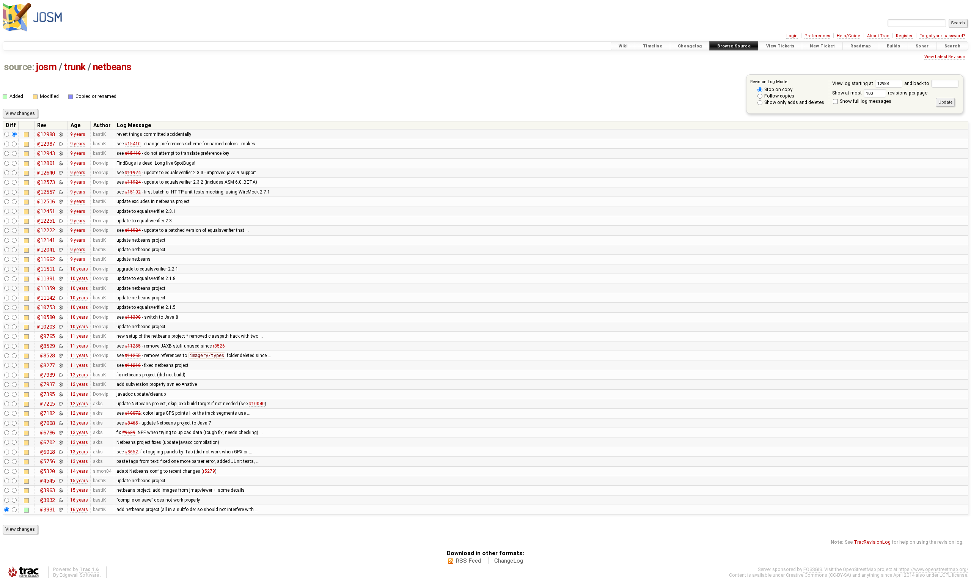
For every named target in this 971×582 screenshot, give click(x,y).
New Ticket (822, 46)
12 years (79, 375)
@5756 (47, 461)
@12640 (46, 173)
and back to (917, 83)
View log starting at (853, 83)
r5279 (209, 471)
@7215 (47, 404)
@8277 (47, 365)
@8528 (47, 355)
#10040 (257, 403)
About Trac (878, 35)
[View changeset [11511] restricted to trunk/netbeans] (60, 269)
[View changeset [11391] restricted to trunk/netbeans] (60, 278)
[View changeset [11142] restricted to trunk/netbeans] (60, 298)
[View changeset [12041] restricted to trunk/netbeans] (60, 250)
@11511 (46, 269)
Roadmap (860, 46)
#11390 (133, 317)
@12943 (46, 153)
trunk (75, 66)
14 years (79, 471)
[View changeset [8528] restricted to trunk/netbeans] (60, 355)
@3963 (47, 490)
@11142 (46, 298)
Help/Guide (848, 35)
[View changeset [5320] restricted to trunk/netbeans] (60, 471)
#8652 (131, 452)
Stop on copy (777, 89)
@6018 (47, 452)
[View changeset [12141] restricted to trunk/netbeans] (60, 240)
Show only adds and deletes (793, 102)
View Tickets (780, 46)
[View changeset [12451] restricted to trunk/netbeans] (60, 211)
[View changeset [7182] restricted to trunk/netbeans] (60, 413)
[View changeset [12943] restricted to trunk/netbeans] (60, 153)
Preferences (817, 35)
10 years (79, 269)
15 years (79, 480)
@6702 (47, 442)
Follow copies (778, 96)
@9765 (47, 336)
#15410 (133, 143)
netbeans (112, 66)
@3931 (47, 509)
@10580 (46, 317)
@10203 (46, 327)
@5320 (47, 471)
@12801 (46, 163)
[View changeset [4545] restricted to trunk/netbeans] (60, 481)
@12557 (46, 192)
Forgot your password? (942, 35)
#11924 (133, 172)
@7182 (47, 413)
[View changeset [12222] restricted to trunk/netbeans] (60, 230)
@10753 (46, 307)
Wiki (623, 46)
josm (46, 66)
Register (904, 35)
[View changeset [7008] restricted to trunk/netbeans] (60, 423)
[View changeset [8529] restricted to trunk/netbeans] (60, 346)
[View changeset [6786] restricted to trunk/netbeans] (60, 432)
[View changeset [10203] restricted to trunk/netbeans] (60, 327)
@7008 (47, 423)
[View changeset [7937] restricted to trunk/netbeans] (60, 384)
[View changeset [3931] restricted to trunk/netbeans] (60, 509)
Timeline (652, 46)
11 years (79, 336)
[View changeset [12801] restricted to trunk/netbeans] (60, 163)
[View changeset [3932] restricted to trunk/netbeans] (60, 500)
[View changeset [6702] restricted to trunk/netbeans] (60, 442)
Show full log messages (865, 101)
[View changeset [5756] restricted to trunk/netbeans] (60, 461)
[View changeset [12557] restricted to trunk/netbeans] (60, 192)
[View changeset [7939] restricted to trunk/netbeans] (60, 375)
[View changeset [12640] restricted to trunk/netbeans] (60, 173)
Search (952, 46)
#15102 (133, 192)
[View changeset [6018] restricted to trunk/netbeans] (60, 452)
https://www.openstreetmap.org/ (933, 569)
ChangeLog (508, 560)
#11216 (133, 365)
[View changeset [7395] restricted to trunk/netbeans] (60, 394)
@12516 (46, 201)
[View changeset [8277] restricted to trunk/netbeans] (60, 365)
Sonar (922, 46)
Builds (893, 46)
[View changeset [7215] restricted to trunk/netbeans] (60, 404)
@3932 (47, 500)
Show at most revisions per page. (880, 93)
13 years (79, 432)
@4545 (47, 481)
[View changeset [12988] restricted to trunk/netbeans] (60, 134)
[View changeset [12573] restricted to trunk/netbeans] (60, 182)
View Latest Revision (944, 56)
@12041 (46, 250)
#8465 (131, 423)
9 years (77, 134)
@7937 (47, 384)
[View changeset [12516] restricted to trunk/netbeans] (60, 201)
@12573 (46, 182)
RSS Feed (468, 560)
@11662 (46, 259)
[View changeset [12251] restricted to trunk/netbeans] (60, 221)
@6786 (47, 432)
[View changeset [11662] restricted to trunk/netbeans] (60, 259)
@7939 (47, 375)
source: (19, 66)
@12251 (46, 221)
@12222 (46, 230)
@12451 (46, 211)
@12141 (46, 240)
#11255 (133, 346)
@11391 (46, 278)
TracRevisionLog (872, 542)
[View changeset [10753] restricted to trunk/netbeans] (60, 307)
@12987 (46, 144)
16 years (79, 500)
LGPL (945, 575)
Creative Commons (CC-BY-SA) (818, 575)
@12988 (46, 134)
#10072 (133, 413)
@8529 (47, 346)
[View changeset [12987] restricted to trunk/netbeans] (60, 144)
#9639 (128, 432)
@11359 (46, 288)
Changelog (690, 46)
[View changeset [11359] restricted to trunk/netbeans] (60, 288)
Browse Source (734, 46)
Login (792, 35)
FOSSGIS (812, 569)
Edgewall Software (79, 575)
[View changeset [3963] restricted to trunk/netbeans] (60, 490)
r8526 (219, 346)
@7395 (47, 394)
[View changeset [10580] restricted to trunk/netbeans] (60, 317)
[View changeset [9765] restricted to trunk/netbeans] (60, 336)
